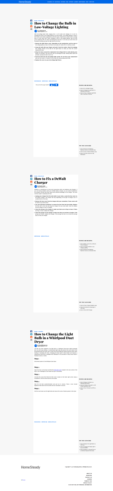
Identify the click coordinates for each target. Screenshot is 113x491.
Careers (89, 479)
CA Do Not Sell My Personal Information (80, 484)
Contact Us (88, 477)
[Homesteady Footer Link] (33, 467)
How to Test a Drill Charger (86, 309)
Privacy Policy (87, 482)
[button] (31, 21)
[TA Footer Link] (33, 479)
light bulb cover (58, 370)
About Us (89, 473)
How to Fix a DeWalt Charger (87, 88)
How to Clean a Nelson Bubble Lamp (89, 151)
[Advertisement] (55, 71)
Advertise (89, 475)
